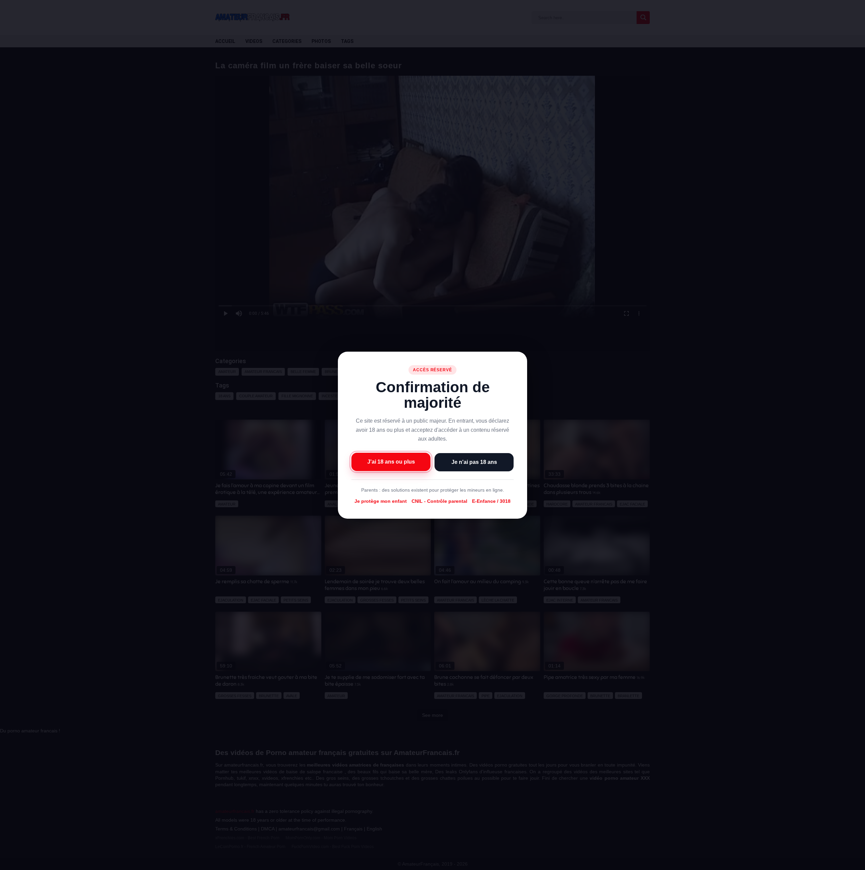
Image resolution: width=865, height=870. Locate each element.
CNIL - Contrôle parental (439, 501)
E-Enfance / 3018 (491, 501)
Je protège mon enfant (380, 501)
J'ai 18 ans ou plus (391, 461)
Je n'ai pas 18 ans (474, 462)
